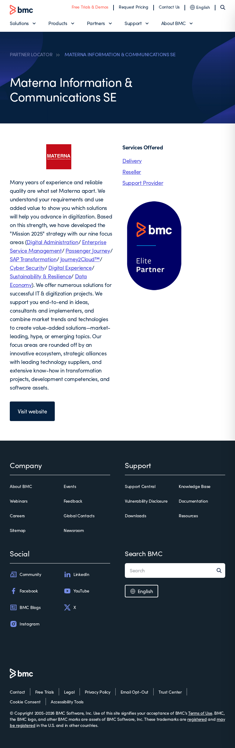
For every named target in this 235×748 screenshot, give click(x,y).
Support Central (140, 486)
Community (30, 574)
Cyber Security (27, 267)
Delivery (132, 160)
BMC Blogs (30, 607)
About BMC (173, 23)
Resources (188, 516)
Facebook (29, 591)
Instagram (29, 624)
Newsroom (74, 530)
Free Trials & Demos (90, 7)
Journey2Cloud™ (80, 259)
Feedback (73, 501)
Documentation (193, 501)
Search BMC (143, 553)
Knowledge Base (195, 486)
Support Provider (142, 182)
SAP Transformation (33, 259)
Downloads (135, 516)
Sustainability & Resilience (40, 276)
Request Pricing (133, 7)
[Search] (222, 7)
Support (133, 23)
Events (70, 486)
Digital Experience (70, 267)
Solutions (19, 23)
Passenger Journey (87, 250)
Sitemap (18, 530)
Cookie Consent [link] (25, 702)
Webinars (19, 501)
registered (197, 719)
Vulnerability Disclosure (146, 501)
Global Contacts (79, 516)
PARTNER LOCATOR (31, 54)
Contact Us (169, 7)
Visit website (32, 411)
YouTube (81, 591)
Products (57, 23)
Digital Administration (52, 242)
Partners (96, 23)
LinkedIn (81, 574)
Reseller (131, 171)
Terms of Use (200, 713)
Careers (17, 516)
